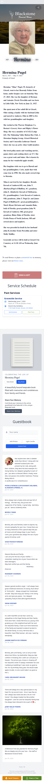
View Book (10, 382)
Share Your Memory (13, 411)
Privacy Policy (16, 773)
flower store (18, 260)
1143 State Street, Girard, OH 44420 (20, 308)
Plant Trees (31, 312)
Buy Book (21, 382)
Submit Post (22, 446)
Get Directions (13, 312)
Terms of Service (27, 773)
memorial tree (27, 257)
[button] (22, 730)
